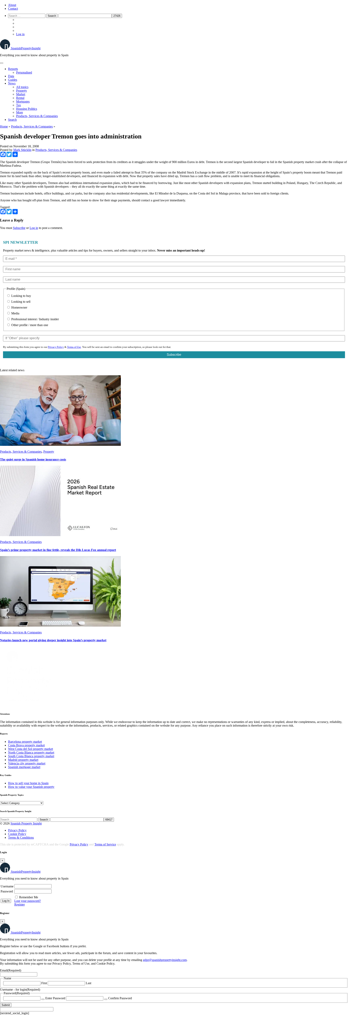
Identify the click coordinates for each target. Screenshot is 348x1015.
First (44, 983)
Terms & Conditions (21, 837)
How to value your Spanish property (31, 786)
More (19, 112)
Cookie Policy (17, 834)
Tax (18, 105)
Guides (12, 79)
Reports (13, 69)
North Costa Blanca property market (31, 752)
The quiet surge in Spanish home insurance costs (33, 459)
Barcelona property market (25, 741)
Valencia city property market (26, 763)
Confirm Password (120, 998)
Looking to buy (20, 295)
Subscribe (19, 228)
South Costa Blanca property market (31, 756)
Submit (6, 1005)
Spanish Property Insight (26, 823)
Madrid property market (23, 759)
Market (20, 94)
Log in (20, 34)
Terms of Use (74, 346)
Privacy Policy (56, 346)
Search (12, 119)
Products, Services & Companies (37, 116)
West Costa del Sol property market (30, 749)
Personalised (24, 72)
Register (19, 904)
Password (7, 891)
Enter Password (55, 998)
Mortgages (23, 101)
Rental (20, 98)
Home (4, 126)
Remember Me (28, 897)
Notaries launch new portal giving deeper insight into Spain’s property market (53, 640)
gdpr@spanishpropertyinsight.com (165, 960)
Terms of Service (105, 844)
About (12, 5)
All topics (22, 87)
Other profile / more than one (29, 325)
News (12, 83)
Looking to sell (20, 301)
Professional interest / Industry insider (34, 319)
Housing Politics (26, 108)
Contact (13, 8)
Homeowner (18, 307)
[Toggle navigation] (1, 63)
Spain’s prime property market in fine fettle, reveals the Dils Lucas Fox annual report (58, 550)
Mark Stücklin (22, 150)
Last (88, 983)
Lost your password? (27, 901)
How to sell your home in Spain (28, 783)
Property (21, 90)
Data (11, 76)
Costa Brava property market (26, 745)
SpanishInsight (25, 48)
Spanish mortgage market (24, 767)
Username (7, 886)
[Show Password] (43, 999)
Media (14, 313)
